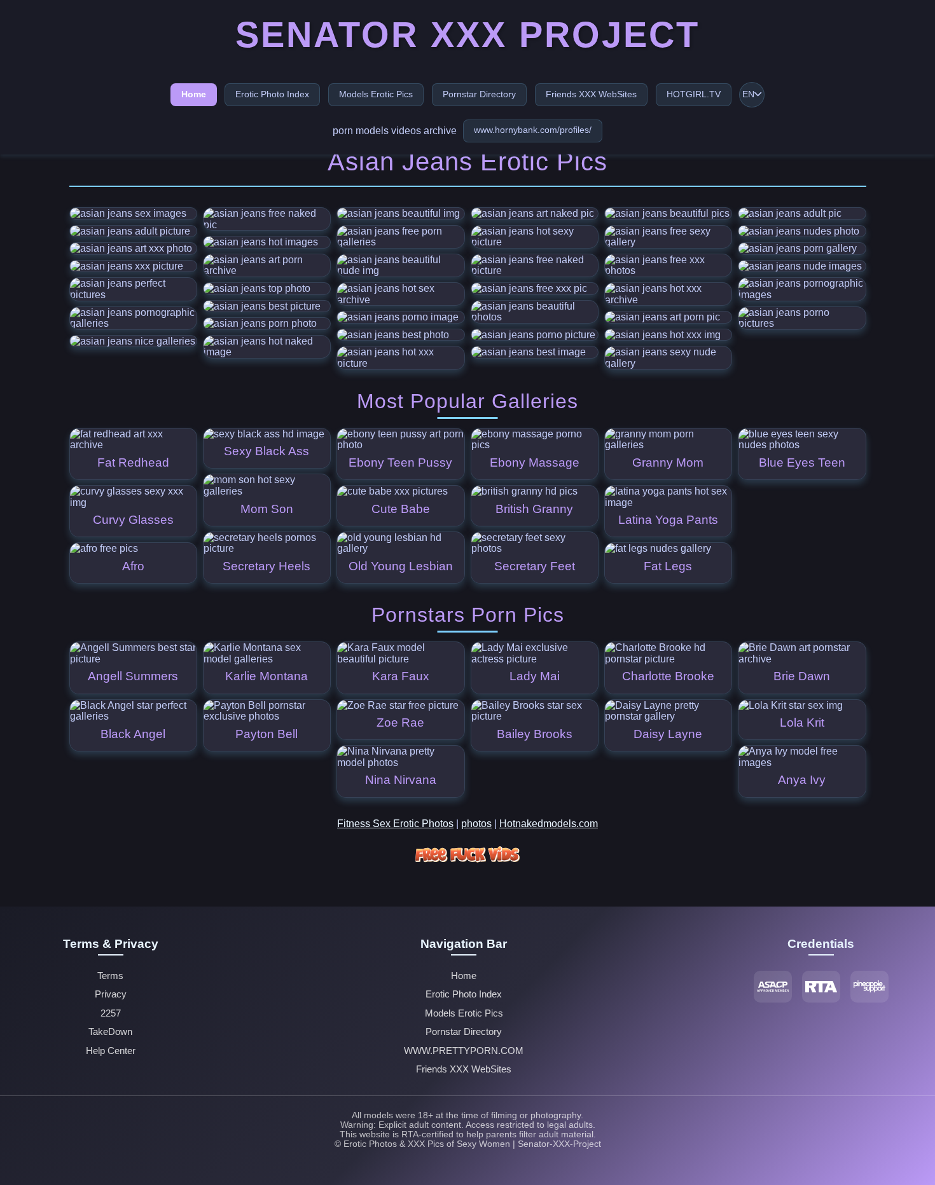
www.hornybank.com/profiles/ (533, 130)
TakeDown (110, 1032)
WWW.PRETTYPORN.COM (463, 1051)
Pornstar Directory (479, 94)
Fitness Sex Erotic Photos (395, 823)
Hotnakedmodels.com (548, 823)
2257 (110, 1013)
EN (748, 94)
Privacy (111, 994)
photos (476, 823)
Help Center (110, 1051)
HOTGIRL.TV (694, 94)
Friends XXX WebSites (591, 94)
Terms (110, 976)
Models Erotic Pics (376, 94)
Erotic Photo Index (272, 94)
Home (193, 94)
